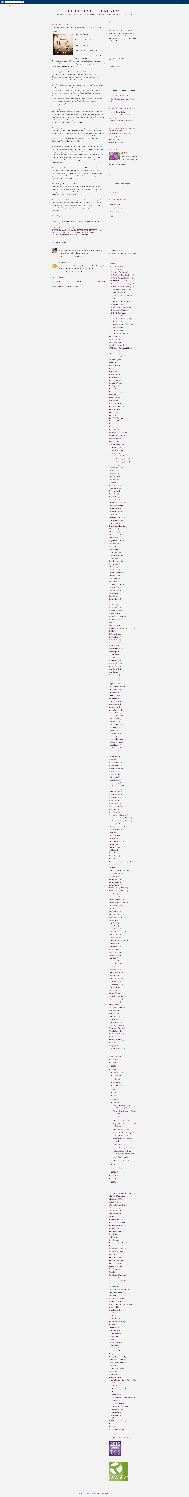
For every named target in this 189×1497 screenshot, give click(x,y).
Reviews (65, 234)
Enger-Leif (112, 514)
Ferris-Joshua (113, 537)
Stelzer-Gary (113, 961)
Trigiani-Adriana (114, 984)
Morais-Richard (114, 789)
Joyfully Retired (114, 1319)
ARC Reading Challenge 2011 (119, 348)
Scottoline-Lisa (114, 905)
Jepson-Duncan (114, 663)
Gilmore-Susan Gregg (116, 572)
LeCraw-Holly (114, 713)
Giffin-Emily (113, 570)
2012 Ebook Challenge (117, 313)
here (117, 41)
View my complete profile (120, 168)
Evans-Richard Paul (115, 526)
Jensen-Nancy (113, 660)
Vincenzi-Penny (114, 1002)
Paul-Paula (112, 850)
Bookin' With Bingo (116, 1251)
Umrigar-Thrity (114, 993)
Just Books (112, 1324)
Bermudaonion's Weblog (117, 1225)
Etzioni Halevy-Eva (115, 517)
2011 (113, 1172)
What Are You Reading (117, 1025)
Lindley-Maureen (115, 733)
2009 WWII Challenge (116, 281)
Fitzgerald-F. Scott (115, 540)
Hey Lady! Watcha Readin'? (118, 1298)
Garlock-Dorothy (114, 561)
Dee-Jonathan (113, 491)
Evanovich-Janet (114, 520)
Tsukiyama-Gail (114, 987)
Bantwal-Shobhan (115, 380)
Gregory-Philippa (115, 590)
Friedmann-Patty (114, 555)
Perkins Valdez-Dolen (116, 853)
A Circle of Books (115, 1202)
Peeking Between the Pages (118, 1356)
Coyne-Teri (112, 473)
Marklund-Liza (114, 748)
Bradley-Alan (113, 427)
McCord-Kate (113, 756)
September (117, 1082)
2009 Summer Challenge (117, 272)
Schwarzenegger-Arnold (117, 902)
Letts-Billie (113, 727)
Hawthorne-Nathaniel (116, 610)
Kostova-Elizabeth (115, 695)
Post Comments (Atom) (70, 286)
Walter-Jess (112, 1013)
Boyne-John (113, 424)
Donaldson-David (115, 511)
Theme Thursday (114, 978)
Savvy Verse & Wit (115, 1374)
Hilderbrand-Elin (114, 622)
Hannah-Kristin (114, 599)
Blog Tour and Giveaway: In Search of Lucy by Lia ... (122, 1106)
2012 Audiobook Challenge (118, 307)
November (117, 1075)
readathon (112, 867)
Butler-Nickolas (114, 441)
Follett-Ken (113, 546)
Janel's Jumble (114, 1307)
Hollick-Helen (113, 640)
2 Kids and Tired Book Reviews (120, 1193)
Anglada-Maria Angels (116, 345)
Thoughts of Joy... (115, 1418)
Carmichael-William (116, 450)
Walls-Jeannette (114, 1010)
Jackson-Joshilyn (115, 654)
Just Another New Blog (117, 1321)
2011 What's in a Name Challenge (120, 295)
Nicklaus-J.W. (113, 824)
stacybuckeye (62, 262)
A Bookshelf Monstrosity (117, 1196)
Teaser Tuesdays (114, 975)
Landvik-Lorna (114, 704)
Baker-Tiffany (113, 374)
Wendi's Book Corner (116, 1424)
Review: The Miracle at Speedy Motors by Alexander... (124, 1133)
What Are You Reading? (121, 1120)
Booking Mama (114, 1254)
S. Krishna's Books (115, 1371)
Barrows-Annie (114, 389)
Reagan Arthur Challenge (117, 870)
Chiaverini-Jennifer (115, 456)
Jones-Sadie (113, 672)
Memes (111, 771)
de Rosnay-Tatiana (115, 488)
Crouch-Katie (113, 479)
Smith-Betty (113, 943)
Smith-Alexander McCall (117, 940)
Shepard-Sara (113, 920)
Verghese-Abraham (115, 999)
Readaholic (113, 1365)
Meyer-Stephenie (114, 774)
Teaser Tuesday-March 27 (121, 1117)
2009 (113, 1178)
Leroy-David (113, 721)
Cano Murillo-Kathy (116, 444)
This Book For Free (115, 1415)
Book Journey (113, 1246)
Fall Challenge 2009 (116, 532)
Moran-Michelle (114, 791)
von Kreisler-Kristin (115, 1007)
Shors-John (112, 923)
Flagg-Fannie (113, 543)
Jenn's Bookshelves (115, 1310)
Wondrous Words (114, 1034)
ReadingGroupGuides (116, 142)
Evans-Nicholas (114, 523)
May (115, 1095)
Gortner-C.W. (113, 581)
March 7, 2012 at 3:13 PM (70, 256)
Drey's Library (113, 1286)
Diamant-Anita (114, 500)
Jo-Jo (125, 152)
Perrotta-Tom (113, 856)
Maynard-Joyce (114, 753)
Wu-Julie (112, 1042)
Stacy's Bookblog (115, 1383)
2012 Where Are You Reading (83, 232)
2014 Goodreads (114, 330)
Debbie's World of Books (117, 1281)
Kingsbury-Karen (115, 683)
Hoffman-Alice (114, 634)
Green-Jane (112, 587)
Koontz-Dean (113, 692)
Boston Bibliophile (115, 1266)
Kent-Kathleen (114, 675)
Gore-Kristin (113, 578)
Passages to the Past (115, 1354)
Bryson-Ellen (113, 430)
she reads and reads (115, 1377)
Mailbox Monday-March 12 (122, 1147)
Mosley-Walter (114, 800)
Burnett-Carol (113, 438)
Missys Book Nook (115, 1342)
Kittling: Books (114, 1327)
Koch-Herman (113, 689)
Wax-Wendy (113, 1019)
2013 (113, 1066)
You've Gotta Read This (117, 1429)
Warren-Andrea (114, 1016)
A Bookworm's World (116, 1199)
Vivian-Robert (114, 1004)
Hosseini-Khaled (114, 648)
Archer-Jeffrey (113, 351)
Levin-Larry (113, 730)
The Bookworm (114, 1392)
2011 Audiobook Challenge (118, 289)
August (116, 1085)
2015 (113, 1059)
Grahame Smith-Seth (116, 584)
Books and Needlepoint (117, 1260)
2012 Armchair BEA (116, 304)
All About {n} (113, 1216)
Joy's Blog (112, 1316)
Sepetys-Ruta (113, 914)
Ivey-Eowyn (113, 651)
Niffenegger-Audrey (115, 826)
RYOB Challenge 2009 (117, 888)
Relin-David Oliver (115, 873)
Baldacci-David (114, 377)
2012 (110, 298)
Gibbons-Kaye (114, 567)
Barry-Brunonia (114, 392)
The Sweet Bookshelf (116, 1412)
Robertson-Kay (114, 879)
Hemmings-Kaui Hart (116, 616)
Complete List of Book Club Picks (121, 115)
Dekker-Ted (112, 494)
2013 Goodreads (114, 327)
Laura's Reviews (114, 1330)
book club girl (114, 1237)
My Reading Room (115, 1348)
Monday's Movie (114, 786)
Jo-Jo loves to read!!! (94, 11)
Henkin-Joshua (114, 619)
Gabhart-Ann (113, 558)
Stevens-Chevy (114, 964)
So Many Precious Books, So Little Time (123, 1380)
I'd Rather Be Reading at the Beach (121, 1304)
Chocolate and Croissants (117, 1275)
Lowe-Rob (112, 736)
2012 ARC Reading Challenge (71, 229)
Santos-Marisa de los (116, 897)
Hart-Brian (112, 602)
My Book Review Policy (117, 112)
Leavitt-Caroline (114, 710)
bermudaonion (63, 247)
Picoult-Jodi (113, 859)
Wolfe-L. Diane (114, 1031)
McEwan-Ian (113, 759)
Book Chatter (113, 1234)
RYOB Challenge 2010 (117, 891)
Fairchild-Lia (113, 529)
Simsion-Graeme (114, 937)
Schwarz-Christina (115, 899)
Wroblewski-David (115, 1039)
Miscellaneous (114, 780)
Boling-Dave (113, 412)
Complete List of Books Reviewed (121, 120)
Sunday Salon (113, 969)
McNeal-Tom (113, 765)
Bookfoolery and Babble (117, 1248)
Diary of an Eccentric (116, 1283)
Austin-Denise (114, 362)
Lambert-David (114, 701)
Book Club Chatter (115, 418)
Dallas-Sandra (113, 485)
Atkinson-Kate (114, 354)
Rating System (114, 864)
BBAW (111, 394)
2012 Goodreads (69, 231)
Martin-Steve (113, 751)
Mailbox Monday (115, 742)
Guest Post (112, 596)
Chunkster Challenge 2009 (118, 459)
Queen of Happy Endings (117, 1362)
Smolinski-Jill (113, 946)
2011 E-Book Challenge (117, 292)
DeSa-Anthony (114, 497)
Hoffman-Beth (114, 637)
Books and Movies (115, 1257)
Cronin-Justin (113, 476)
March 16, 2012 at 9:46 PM (70, 272)
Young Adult (113, 1045)
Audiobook (56, 234)
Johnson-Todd (113, 666)
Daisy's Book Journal (116, 1278)
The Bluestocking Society (118, 1389)
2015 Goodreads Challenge (118, 333)
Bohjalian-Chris (114, 409)
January (116, 1168)
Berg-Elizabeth (114, 403)
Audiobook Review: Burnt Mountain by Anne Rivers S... (124, 1152)
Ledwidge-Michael (115, 716)
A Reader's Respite (115, 1210)
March (115, 1102)
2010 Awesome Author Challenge (120, 284)
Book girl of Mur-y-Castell (118, 1243)
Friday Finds (113, 552)
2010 (113, 1175)
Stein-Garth (113, 958)
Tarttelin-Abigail (114, 972)
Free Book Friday (115, 136)
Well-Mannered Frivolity (117, 1421)
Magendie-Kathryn (115, 739)
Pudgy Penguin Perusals (117, 1359)
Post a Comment (57, 277)
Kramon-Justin (114, 698)
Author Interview (114, 365)
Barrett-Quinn (113, 386)
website (84, 58)
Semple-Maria (113, 911)
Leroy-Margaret (114, 724)
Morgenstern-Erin (115, 794)
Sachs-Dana (113, 894)
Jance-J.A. (112, 657)
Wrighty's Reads (114, 1427)
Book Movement (114, 139)
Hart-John (112, 605)
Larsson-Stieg (113, 707)
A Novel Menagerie (115, 1208)
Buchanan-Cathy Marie (117, 432)
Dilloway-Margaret (115, 505)
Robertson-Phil (114, 882)
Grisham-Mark (114, 593)
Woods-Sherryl (114, 1037)
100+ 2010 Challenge (116, 266)
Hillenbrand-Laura (115, 625)
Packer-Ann (113, 832)
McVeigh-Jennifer (115, 768)
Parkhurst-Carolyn (115, 841)
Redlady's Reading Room (117, 1368)
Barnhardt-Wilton (115, 383)
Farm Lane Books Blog (117, 1292)
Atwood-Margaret (115, 357)
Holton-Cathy (113, 642)
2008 (113, 1182)
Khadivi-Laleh (114, 678)
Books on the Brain (115, 1263)
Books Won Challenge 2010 (118, 421)
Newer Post (56, 281)
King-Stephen (113, 680)
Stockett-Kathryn (115, 967)
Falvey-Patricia (114, 535)
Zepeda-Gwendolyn (115, 1048)
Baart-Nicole (113, 371)
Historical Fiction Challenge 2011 (120, 628)
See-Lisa (112, 908)
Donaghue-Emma (115, 508)
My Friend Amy (114, 1345)
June (115, 1092)
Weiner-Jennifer (114, 1022)
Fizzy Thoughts (114, 1295)
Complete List (114, 470)
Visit (113, 192)
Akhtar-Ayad (113, 339)
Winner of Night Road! (121, 1129)
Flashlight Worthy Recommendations (122, 133)
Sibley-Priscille (114, 929)
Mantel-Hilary (114, 745)
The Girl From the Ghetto (117, 1403)
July (115, 1089)
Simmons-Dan (113, 934)
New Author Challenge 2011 (119, 821)
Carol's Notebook (115, 1269)
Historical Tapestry (115, 1301)
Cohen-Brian (113, 465)
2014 (113, 1062)
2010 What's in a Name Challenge (120, 286)
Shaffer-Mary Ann (115, 917)
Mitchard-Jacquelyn (116, 783)
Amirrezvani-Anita (115, 342)
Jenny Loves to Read (116, 1313)
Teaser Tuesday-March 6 (121, 1157)
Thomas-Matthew (115, 981)
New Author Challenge (117, 815)
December (117, 1072)
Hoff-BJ (111, 631)
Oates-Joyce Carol (115, 829)
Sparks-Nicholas (114, 952)
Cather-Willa (113, 453)
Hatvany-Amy (113, 607)
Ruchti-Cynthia (114, 885)
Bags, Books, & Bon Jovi (117, 1222)
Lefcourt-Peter (114, 718)
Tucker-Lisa (113, 990)
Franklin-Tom (113, 549)
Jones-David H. (114, 669)
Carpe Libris (113, 1272)
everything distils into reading (119, 1289)
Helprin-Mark (113, 613)
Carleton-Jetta (113, 447)
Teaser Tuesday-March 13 (121, 1144)
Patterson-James (114, 847)
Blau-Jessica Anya (115, 406)
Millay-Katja (113, 777)
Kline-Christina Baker (116, 686)
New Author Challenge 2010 (119, 818)
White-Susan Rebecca (116, 1028)
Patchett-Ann (113, 844)
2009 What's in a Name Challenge (120, 275)
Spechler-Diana (114, 955)
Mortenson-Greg (114, 797)
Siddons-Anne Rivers (79, 234)
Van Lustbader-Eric (115, 996)
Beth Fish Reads (114, 1228)
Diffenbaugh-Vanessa (116, 502)
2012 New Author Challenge (89, 231)
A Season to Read (115, 1213)
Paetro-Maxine (114, 835)
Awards (111, 368)
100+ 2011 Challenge (116, 269)
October (116, 1079)
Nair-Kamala (113, 812)
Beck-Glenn (113, 400)
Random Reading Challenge (118, 862)
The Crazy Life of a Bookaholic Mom (122, 1397)
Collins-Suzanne (114, 467)
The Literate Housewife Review (119, 1406)
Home (79, 281)
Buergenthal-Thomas (116, 435)
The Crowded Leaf (115, 1400)
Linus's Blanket (114, 1336)
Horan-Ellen (113, 645)
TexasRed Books (114, 1386)
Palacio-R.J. (113, 838)
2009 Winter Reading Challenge (120, 278)
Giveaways (112, 575)
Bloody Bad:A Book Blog (118, 1231)
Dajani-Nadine (114, 482)
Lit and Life (113, 1339)
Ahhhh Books (113, 336)
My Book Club (114, 806)
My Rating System (115, 117)
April (115, 1099)
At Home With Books (116, 1219)
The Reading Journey (116, 1409)
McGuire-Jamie (114, 762)
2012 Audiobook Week (117, 310)
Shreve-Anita (113, 926)
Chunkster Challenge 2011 (118, 462)
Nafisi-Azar (112, 809)
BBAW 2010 (113, 397)
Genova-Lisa (113, 564)
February (116, 1164)
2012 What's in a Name (61, 232)
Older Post (101, 281)
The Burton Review (115, 1394)
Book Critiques (114, 1240)
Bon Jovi (112, 415)
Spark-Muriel (113, 949)
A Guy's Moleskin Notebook (118, 1205)
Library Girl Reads (115, 1333)
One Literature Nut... (116, 1351)
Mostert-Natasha (114, 803)
